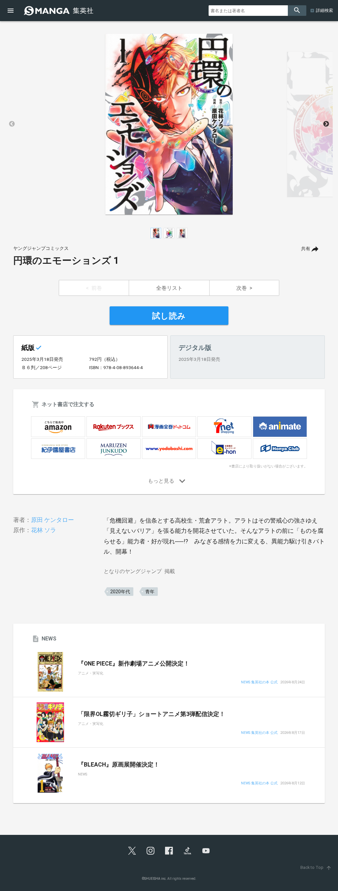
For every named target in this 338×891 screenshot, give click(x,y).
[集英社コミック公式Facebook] (169, 851)
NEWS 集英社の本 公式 (259, 682)
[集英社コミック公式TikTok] (187, 851)
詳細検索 (324, 10)
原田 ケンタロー (52, 519)
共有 (305, 248)
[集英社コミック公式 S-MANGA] (59, 10)
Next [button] (326, 124)
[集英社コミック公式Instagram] (150, 851)
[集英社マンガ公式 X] (132, 851)
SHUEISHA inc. (155, 878)
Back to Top (316, 867)
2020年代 (120, 591)
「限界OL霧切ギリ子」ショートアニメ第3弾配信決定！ (151, 714)
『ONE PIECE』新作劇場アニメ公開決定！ (133, 663)
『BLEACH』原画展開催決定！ (118, 764)
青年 (149, 591)
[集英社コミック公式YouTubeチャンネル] (206, 851)
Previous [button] (11, 124)
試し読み (169, 316)
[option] (169, 124)
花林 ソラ (43, 530)
